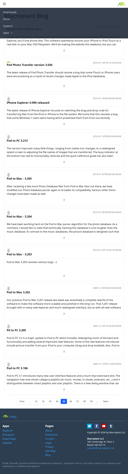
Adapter (7, 442)
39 (91, 401)
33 (50, 401)
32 (43, 401)
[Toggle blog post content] (64, 50)
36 (70, 401)
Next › (106, 401)
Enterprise (51, 434)
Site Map (50, 451)
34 (57, 401)
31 (36, 401)
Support (8, 26)
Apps (6, 33)
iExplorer (7, 430)
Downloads (10, 12)
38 (84, 401)
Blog (48, 455)
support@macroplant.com (100, 448)
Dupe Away (9, 438)
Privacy (49, 447)
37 (77, 401)
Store (6, 19)
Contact (49, 438)
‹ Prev (22, 401)
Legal (48, 442)
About (48, 430)
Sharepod (8, 434)
